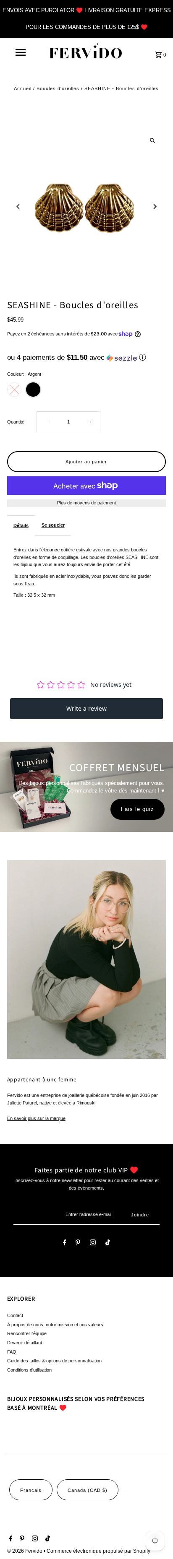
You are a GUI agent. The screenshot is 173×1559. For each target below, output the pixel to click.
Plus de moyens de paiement (86, 502)
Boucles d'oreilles (58, 88)
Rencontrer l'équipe (27, 1333)
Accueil (22, 88)
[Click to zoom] (152, 140)
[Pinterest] (78, 1243)
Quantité (15, 421)
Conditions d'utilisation (29, 1369)
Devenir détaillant (24, 1342)
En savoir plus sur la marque (36, 1118)
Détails (21, 525)
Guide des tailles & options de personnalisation (54, 1360)
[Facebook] (64, 1243)
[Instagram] (93, 1243)
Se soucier (53, 524)
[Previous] (18, 206)
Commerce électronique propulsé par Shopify (98, 1551)
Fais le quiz (137, 809)
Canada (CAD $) (87, 1490)
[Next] (154, 206)
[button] (86, 357)
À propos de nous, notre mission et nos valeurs (55, 1324)
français (31, 1490)
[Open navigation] (21, 52)
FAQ (11, 1351)
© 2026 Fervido (25, 1551)
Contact (15, 1315)
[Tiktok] (107, 1243)
